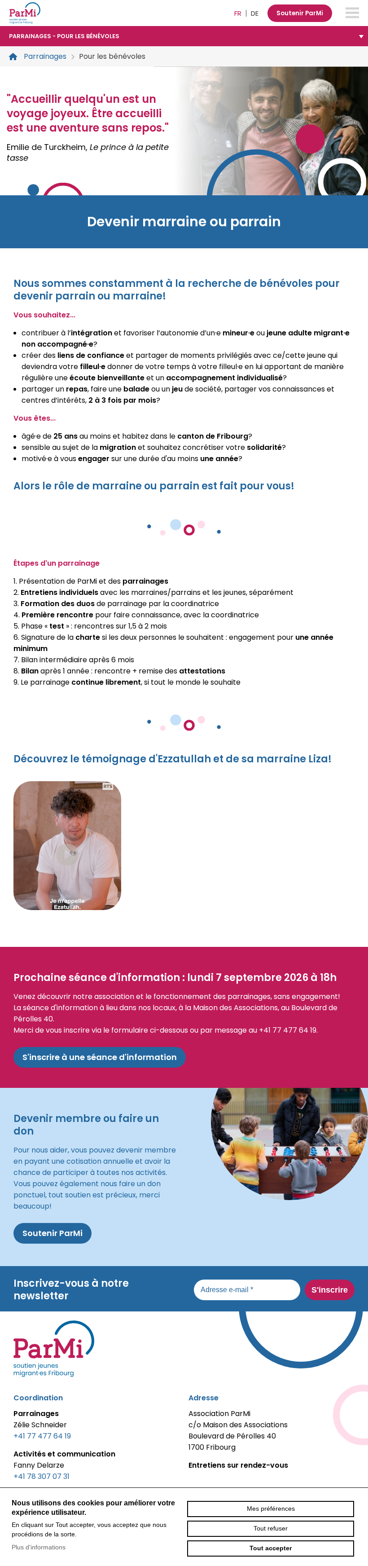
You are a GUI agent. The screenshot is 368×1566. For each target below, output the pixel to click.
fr (237, 13)
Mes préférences (271, 1508)
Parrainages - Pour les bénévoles (64, 36)
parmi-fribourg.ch (24, 13)
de (254, 13)
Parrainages (45, 56)
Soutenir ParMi (299, 13)
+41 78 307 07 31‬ (41, 1476)
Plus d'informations (39, 1547)
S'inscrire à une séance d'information (99, 1057)
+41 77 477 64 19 (42, 1436)
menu (352, 13)
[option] (184, 130)
